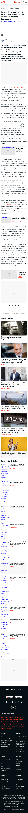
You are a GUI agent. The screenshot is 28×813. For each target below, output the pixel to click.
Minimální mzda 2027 (20, 786)
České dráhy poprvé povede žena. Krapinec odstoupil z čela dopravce (12, 338)
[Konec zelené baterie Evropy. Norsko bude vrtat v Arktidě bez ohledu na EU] (14, 398)
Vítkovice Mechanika (19, 87)
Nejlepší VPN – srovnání (6, 786)
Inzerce (19, 689)
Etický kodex (6, 809)
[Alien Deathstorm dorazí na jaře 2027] (5, 600)
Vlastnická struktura (18, 806)
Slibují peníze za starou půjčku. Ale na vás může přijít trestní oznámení (13, 454)
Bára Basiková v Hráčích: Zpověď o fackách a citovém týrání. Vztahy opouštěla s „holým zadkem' (18, 635)
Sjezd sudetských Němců (6, 763)
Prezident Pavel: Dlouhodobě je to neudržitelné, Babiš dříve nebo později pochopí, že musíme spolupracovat (18, 482)
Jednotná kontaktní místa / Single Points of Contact (13, 808)
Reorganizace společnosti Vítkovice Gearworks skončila (20, 150)
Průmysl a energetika (14, 8)
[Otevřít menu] (26, 2)
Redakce (13, 689)
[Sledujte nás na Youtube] (18, 702)
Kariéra (20, 692)
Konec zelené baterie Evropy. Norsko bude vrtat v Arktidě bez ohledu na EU (13, 407)
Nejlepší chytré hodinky (6, 784)
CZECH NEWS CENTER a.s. (19, 795)
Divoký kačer (3, 770)
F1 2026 (17, 767)
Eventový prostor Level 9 (12, 726)
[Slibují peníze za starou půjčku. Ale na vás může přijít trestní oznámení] (14, 444)
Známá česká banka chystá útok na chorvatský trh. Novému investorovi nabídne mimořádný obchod (12, 430)
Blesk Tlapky (13, 717)
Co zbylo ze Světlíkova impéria (19, 219)
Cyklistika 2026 (19, 771)
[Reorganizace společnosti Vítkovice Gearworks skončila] (8, 151)
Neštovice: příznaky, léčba (6, 738)
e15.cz (2, 8)
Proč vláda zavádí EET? (5, 764)
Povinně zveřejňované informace (17, 809)
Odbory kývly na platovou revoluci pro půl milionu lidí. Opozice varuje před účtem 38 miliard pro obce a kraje (13, 361)
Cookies (22, 804)
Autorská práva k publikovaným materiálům (14, 801)
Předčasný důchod (19, 779)
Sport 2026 (18, 756)
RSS (15, 692)
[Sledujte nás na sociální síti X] (9, 702)
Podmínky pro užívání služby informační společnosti (13, 803)
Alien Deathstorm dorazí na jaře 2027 (17, 597)
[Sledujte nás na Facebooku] (12, 702)
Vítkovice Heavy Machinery (8, 204)
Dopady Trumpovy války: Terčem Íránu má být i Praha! (17, 608)
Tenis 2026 (18, 765)
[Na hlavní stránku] (3, 2)
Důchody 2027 (18, 784)
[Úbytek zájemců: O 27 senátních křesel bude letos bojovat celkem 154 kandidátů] (5, 471)
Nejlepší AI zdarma (5, 783)
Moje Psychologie (5, 717)
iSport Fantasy (8, 719)
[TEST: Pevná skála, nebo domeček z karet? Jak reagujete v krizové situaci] (5, 531)
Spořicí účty (18, 781)
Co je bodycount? (4, 746)
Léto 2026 (18, 733)
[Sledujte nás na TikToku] (21, 702)
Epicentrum (3, 736)
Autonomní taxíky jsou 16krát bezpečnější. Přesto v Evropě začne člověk (18, 508)
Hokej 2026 (18, 763)
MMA (17, 759)
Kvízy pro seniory (4, 742)
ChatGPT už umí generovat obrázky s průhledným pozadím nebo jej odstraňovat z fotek (18, 543)
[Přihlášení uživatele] (23, 2)
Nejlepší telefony (4, 781)
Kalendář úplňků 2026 (5, 744)
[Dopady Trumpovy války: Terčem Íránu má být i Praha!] (5, 612)
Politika (3, 756)
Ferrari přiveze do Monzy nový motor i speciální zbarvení (17, 620)
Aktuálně (3, 733)
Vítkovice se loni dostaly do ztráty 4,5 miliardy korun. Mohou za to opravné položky (22, 272)
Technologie (4, 775)
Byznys (7, 8)
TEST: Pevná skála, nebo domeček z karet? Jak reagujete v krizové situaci (18, 524)
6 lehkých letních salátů (20, 751)
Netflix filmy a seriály (5, 788)
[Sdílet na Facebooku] (9, 306)
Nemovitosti (8, 721)
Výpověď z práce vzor (5, 768)
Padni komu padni (4, 766)
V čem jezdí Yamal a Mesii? (6, 740)
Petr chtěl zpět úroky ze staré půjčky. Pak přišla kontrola (17, 564)
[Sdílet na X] (12, 306)
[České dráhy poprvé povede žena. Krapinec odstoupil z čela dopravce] (14, 328)
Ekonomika (18, 775)
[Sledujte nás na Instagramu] (15, 702)
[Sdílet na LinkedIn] (18, 306)
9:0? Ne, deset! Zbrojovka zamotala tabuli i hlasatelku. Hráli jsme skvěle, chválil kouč (18, 577)
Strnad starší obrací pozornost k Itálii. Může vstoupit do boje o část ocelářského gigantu (13, 384)
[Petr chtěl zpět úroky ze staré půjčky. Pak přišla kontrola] (5, 568)
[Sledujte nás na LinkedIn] (6, 702)
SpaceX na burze (4, 779)
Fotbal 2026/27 (19, 761)
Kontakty (7, 689)
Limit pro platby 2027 (20, 783)
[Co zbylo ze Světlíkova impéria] (6, 220)
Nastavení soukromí (9, 806)
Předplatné (9, 692)
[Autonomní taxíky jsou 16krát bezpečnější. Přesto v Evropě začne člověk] (5, 513)
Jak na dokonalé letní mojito (21, 749)
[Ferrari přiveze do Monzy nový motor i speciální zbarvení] (5, 625)
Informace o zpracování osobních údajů (12, 804)
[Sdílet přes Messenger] (15, 306)
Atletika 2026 (18, 769)
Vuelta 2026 (8, 728)
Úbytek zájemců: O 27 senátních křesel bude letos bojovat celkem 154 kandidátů (17, 466)
